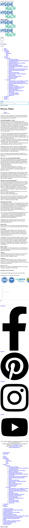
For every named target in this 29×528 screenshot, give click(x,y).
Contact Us (6, 98)
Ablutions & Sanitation (13, 59)
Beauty (7, 52)
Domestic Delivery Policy (8, 288)
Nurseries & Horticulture (14, 72)
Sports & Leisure (12, 78)
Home (5, 48)
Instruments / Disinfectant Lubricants (16, 86)
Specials (5, 97)
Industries (8, 58)
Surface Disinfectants (13, 89)
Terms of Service (6, 289)
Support (5, 297)
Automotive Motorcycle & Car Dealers (17, 62)
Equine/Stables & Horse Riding (15, 65)
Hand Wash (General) (13, 85)
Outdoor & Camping (13, 77)
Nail (7, 54)
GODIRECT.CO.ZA (17, 445)
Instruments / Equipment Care (15, 88)
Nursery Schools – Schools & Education (17, 73)
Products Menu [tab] (6, 452)
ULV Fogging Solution (14, 92)
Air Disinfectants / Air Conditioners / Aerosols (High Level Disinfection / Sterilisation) (18, 81)
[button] (2, 101)
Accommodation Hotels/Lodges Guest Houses (18, 60)
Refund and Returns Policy (9, 286)
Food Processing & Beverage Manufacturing (18, 68)
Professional (6, 50)
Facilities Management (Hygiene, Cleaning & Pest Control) (15, 515)
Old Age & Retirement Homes (15, 76)
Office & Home (12, 74)
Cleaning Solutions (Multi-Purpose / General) (18, 83)
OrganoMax (6, 96)
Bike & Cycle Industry (13, 64)
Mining (10, 71)
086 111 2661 (15, 446)
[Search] (14, 103)
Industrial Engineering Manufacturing (17, 70)
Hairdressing (8, 53)
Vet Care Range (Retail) (14, 94)
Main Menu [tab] (5, 453)
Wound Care (11, 95)
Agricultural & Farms (13, 61)
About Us (6, 49)
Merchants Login (7, 294)
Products (6, 56)
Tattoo (7, 55)
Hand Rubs (11, 84)
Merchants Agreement (8, 296)
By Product (8, 79)
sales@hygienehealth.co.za (14, 447)
